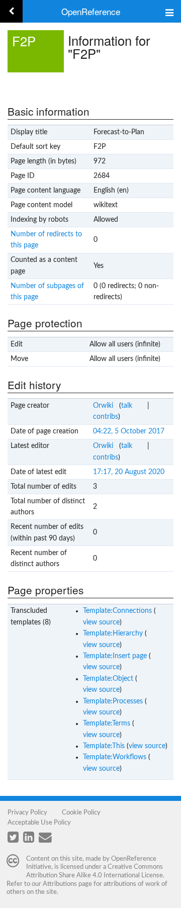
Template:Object (108, 678)
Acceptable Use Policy (39, 823)
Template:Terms (106, 723)
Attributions (60, 884)
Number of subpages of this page (47, 292)
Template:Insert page (115, 656)
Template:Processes (113, 701)
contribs (105, 416)
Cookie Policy (81, 812)
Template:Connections (117, 610)
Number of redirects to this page (46, 240)
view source (101, 622)
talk (126, 405)
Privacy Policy (27, 812)
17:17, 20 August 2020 (128, 472)
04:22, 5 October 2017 (128, 431)
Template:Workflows (114, 757)
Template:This (104, 746)
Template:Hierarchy (113, 633)
